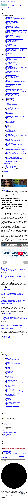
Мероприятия (9, 362)
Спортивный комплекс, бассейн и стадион (16, 67)
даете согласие (12, 493)
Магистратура (9, 376)
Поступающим (10, 17)
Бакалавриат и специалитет (13, 375)
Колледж (8, 379)
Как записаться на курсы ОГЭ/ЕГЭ (14, 39)
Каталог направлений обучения (14, 158)
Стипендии (9, 63)
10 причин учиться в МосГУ (13, 108)
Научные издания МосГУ (12, 93)
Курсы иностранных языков (13, 157)
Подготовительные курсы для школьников (16, 48)
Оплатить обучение (11, 45)
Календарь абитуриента (12, 26)
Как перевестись (10, 42)
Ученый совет (9, 120)
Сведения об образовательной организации (14, 448)
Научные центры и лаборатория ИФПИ (16, 91)
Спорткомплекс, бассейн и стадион (15, 49)
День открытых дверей (12, 40)
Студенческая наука (11, 96)
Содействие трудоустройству (13, 71)
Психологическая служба (12, 76)
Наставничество (10, 142)
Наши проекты (10, 98)
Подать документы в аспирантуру (14, 89)
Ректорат (8, 112)
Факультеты (9, 44)
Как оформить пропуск (9, 435)
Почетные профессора (11, 118)
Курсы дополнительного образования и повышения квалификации (16, 154)
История (8, 115)
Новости (8, 361)
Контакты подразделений (9, 166)
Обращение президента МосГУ (14, 140)
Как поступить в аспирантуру (13, 36)
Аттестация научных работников (14, 95)
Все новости (4, 268)
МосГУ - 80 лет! (10, 109)
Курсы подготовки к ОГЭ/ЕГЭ (13, 37)
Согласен (3, 497)
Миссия (8, 357)
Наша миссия (9, 113)
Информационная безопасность (14, 144)
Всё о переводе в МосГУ (12, 41)
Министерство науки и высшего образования (14, 453)
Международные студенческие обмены (15, 69)
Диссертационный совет (12, 90)
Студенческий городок (12, 68)
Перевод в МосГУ (10, 381)
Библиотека (9, 72)
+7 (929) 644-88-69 (14, 1)
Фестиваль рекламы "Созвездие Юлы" (15, 64)
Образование (6, 337)
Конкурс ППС (9, 368)
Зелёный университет (11, 77)
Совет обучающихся (11, 75)
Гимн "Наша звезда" (11, 121)
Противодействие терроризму (10, 449)
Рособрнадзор (6, 452)
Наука (7, 80)
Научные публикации (11, 404)
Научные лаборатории (11, 94)
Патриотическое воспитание (13, 111)
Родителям (9, 126)
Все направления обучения (13, 27)
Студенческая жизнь (8, 314)
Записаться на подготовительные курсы (16, 151)
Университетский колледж (12, 31)
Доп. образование (10, 377)
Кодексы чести (10, 117)
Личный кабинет (10, 385)
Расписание (9, 60)
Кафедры (8, 86)
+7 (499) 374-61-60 (7, 424)
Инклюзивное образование (13, 390)
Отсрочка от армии (11, 389)
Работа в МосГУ (10, 124)
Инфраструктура (10, 364)
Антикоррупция (7, 451)
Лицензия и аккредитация (12, 366)
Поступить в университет (12, 160)
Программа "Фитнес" (11, 156)
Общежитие (9, 46)
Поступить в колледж (11, 161)
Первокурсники (7, 291)
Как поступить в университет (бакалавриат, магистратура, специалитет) (16, 29)
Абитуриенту (9, 24)
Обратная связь (10, 145)
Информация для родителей (13, 363)
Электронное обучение (12, 73)
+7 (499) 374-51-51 (5, 1)
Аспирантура (9, 35)
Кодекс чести (9, 358)
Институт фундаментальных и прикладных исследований (13, 401)
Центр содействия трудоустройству (15, 147)
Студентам (9, 55)
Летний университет (11, 21)
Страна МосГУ (10, 100)
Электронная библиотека (12, 388)
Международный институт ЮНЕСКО (15, 116)
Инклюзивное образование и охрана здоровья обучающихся (15, 137)
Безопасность (9, 143)
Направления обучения (12, 373)
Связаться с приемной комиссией (14, 50)
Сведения (5, 171)
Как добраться (6, 430)
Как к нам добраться (8, 167)
